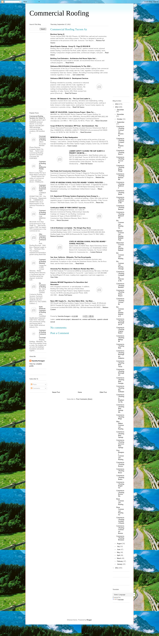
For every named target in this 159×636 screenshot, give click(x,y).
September (120, 122)
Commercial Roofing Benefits (120, 285)
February (120, 561)
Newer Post (56, 392)
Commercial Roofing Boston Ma (120, 493)
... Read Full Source (70, 93)
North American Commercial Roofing (42, 309)
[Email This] (84, 316)
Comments (36, 388)
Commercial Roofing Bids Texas (120, 363)
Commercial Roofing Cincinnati (42, 212)
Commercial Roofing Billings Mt (120, 338)
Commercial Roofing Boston (120, 464)
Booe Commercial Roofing (120, 501)
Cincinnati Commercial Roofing (42, 138)
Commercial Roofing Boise (120, 471)
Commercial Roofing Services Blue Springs (120, 443)
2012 (117, 107)
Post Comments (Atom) (84, 399)
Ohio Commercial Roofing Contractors (42, 237)
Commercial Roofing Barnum (120, 207)
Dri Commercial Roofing (42, 285)
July (118, 546)
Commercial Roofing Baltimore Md (120, 200)
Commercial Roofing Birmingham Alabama (120, 354)
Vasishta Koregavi (38, 361)
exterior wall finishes (89, 319)
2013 (117, 104)
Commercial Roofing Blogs (120, 417)
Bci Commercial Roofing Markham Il (120, 311)
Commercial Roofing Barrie (120, 192)
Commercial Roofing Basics (120, 152)
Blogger (89, 620)
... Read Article (69, 63)
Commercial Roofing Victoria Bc (120, 301)
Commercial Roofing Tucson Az (120, 160)
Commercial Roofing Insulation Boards (120, 520)
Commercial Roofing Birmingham (120, 372)
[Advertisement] (79, 19)
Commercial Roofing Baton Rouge (120, 168)
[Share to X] (88, 316)
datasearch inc (76, 319)
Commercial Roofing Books (120, 477)
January (120, 564)
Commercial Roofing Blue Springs (120, 434)
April (118, 555)
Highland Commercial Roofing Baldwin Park (120, 235)
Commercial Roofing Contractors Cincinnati (42, 333)
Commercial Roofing (59, 13)
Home (80, 392)
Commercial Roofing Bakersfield (120, 215)
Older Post (103, 392)
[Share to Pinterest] (92, 316)
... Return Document (100, 121)
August (119, 543)
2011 (117, 568)
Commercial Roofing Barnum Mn (120, 176)
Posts (34, 384)
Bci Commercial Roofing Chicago (120, 265)
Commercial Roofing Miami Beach (120, 293)
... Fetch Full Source (86, 164)
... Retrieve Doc (99, 177)
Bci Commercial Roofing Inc (120, 224)
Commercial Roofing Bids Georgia (120, 380)
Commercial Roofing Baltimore (120, 185)
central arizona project (63, 319)
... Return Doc (99, 202)
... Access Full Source (64, 295)
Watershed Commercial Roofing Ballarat (120, 246)
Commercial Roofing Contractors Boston (120, 529)
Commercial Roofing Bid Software (120, 389)
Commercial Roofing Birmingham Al (120, 321)
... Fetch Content (71, 146)
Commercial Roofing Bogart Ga (120, 485)
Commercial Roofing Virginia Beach (120, 330)
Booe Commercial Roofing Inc (120, 510)
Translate (120, 600)
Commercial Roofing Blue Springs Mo (120, 408)
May (118, 552)
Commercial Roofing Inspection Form (42, 188)
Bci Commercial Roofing (120, 255)
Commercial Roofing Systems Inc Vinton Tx (37, 117)
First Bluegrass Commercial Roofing (120, 455)
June (119, 549)
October (120, 119)
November (120, 114)
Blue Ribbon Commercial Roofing (120, 425)
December (120, 110)
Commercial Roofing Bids (120, 346)
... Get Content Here (77, 75)
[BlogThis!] (86, 316)
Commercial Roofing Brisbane (120, 538)
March (119, 558)
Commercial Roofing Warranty (42, 261)
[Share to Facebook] (90, 316)
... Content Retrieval (95, 252)
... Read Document (85, 132)
